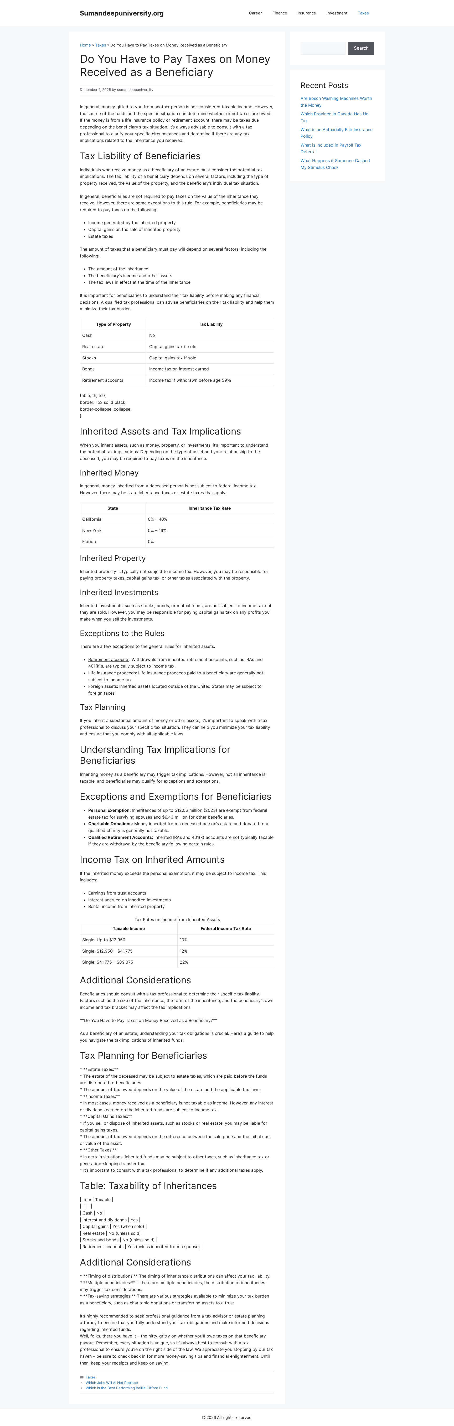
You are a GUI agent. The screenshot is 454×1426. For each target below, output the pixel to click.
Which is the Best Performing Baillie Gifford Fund (127, 1388)
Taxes (363, 13)
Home (85, 45)
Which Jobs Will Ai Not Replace (112, 1383)
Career (255, 13)
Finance (279, 13)
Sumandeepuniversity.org (122, 13)
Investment (337, 13)
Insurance (307, 13)
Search (361, 48)
